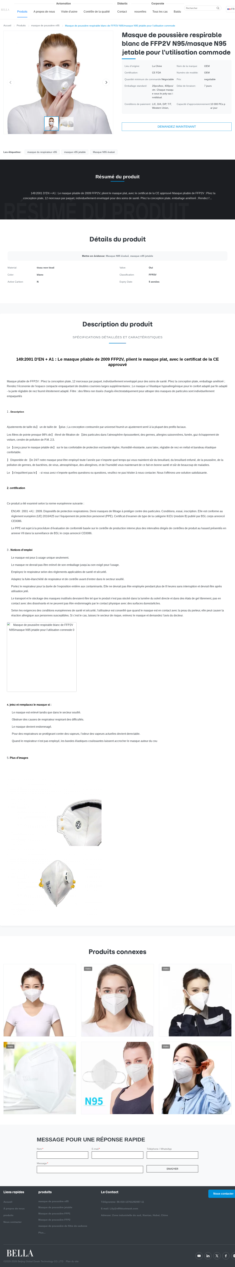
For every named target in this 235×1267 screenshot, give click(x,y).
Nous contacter (12, 1222)
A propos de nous (44, 11)
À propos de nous (14, 1208)
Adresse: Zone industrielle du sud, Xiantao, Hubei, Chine (134, 1215)
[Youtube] (199, 1255)
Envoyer (172, 1168)
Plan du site (72, 1261)
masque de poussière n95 (45, 25)
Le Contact (109, 1192)
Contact (122, 11)
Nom (40, 1149)
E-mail (96, 1149)
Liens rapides (13, 1192)
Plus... (42, 1232)
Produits (22, 11)
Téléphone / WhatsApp (159, 1149)
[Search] (218, 8)
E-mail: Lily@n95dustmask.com (119, 1208)
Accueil (7, 25)
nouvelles (140, 11)
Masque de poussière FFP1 (54, 1213)
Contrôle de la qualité (97, 11)
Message (42, 1163)
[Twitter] (217, 1255)
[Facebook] (225, 1255)
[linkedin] (208, 1255)
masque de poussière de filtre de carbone (62, 1226)
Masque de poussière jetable (55, 1207)
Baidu (177, 11)
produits (8, 1215)
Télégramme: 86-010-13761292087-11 (122, 1201)
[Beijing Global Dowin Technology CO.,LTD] (5, 9)
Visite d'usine (69, 11)
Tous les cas (160, 11)
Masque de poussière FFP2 (54, 1219)
